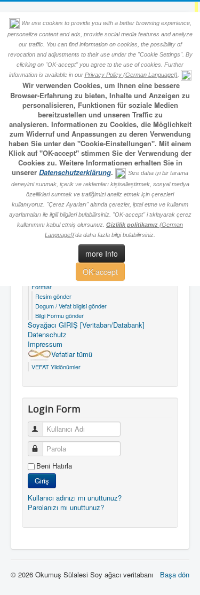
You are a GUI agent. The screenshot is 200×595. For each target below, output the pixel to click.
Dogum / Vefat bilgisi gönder (71, 306)
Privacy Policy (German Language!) (131, 75)
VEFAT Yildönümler (56, 366)
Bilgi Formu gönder (59, 315)
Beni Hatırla (54, 466)
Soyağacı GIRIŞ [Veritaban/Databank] (86, 325)
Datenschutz (47, 334)
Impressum (45, 344)
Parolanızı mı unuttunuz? (66, 507)
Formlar (41, 286)
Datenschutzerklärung (75, 172)
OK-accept (100, 271)
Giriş (42, 480)
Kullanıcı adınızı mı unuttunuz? (75, 498)
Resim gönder (53, 296)
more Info (101, 253)
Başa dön (174, 574)
